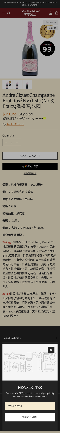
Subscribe (30, 417)
